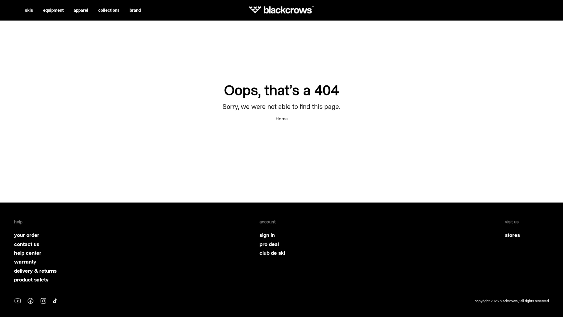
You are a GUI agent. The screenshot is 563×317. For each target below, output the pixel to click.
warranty (25, 261)
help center (27, 253)
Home (282, 118)
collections (109, 10)
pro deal (269, 244)
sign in (267, 235)
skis (29, 10)
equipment (53, 10)
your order (26, 235)
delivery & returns (35, 271)
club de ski (272, 253)
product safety (31, 279)
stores (512, 235)
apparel (81, 10)
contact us (26, 244)
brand (135, 10)
